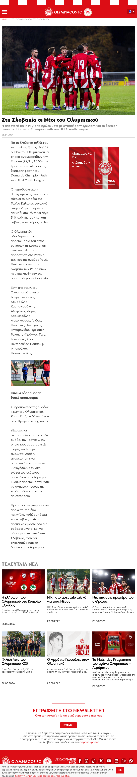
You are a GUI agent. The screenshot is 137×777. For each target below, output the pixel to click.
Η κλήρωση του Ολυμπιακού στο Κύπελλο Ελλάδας (21, 601)
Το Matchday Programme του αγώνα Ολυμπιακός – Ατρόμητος (111, 664)
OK (120, 770)
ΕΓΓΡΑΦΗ (68, 725)
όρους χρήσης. (90, 742)
